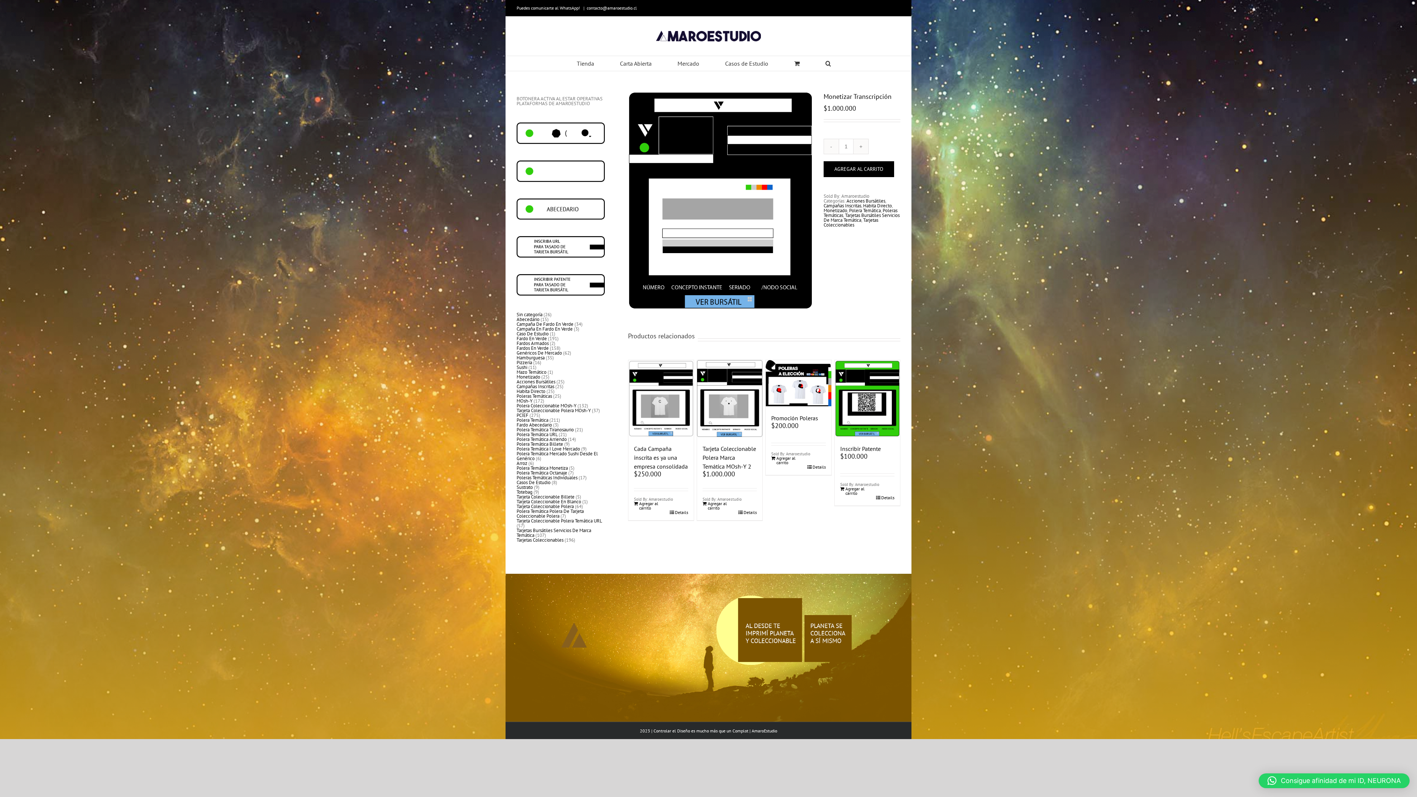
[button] (1334, 780)
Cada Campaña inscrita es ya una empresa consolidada (661, 457)
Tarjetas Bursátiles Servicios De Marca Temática (862, 217)
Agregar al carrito (858, 169)
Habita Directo (877, 206)
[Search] (828, 63)
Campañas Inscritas (842, 206)
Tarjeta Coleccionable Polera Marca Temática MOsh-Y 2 (729, 457)
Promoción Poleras (794, 418)
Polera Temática (865, 210)
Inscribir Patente (860, 448)
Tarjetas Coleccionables (851, 222)
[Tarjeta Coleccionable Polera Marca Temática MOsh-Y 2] (729, 398)
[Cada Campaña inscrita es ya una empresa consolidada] (661, 398)
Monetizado (835, 210)
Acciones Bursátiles (866, 201)
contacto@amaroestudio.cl (612, 8)
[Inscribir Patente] (867, 398)
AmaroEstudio (764, 731)
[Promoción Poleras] (798, 383)
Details (681, 512)
